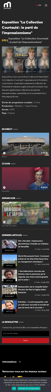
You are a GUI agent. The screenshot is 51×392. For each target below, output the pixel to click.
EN (40, 5)
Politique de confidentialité (29, 388)
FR (37, 5)
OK (14, 388)
